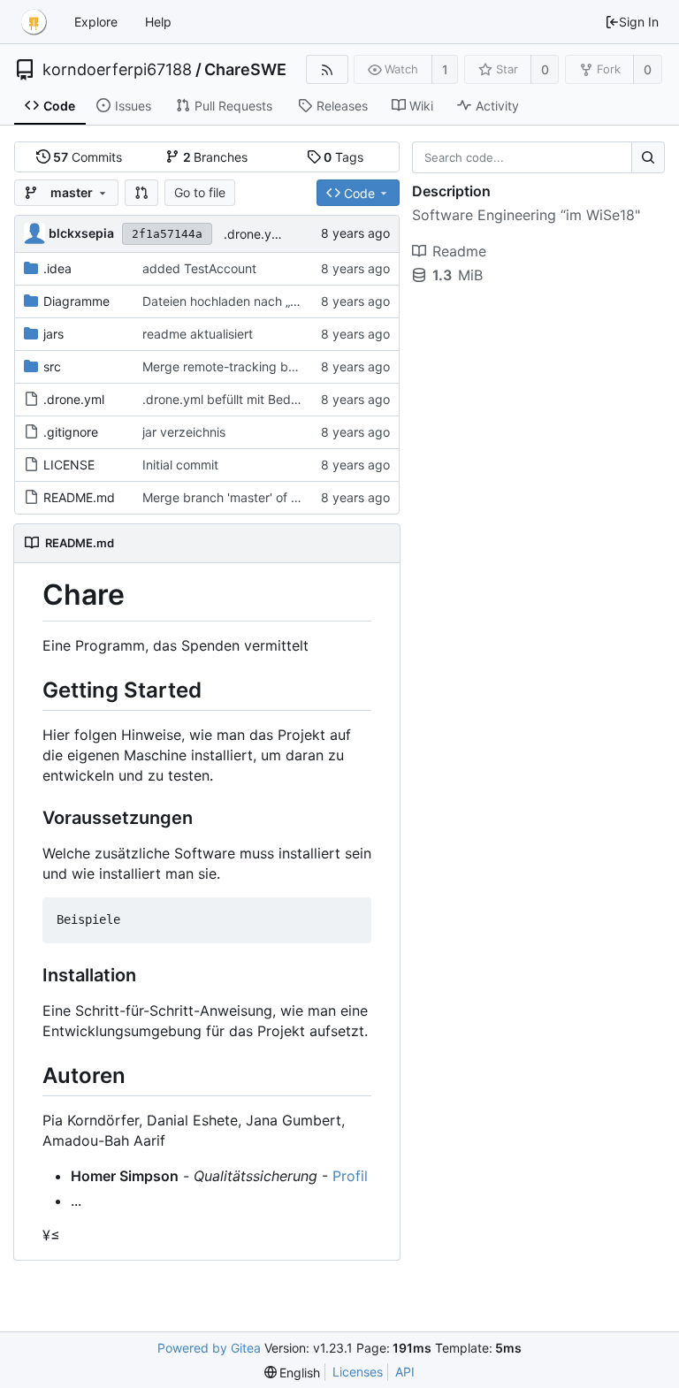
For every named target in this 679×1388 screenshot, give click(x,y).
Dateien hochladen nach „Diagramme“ (251, 301)
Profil (350, 1176)
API (405, 1371)
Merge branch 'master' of (216, 497)
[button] (141, 192)
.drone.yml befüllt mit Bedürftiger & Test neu (270, 399)
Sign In (639, 21)
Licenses (357, 1371)
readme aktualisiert (197, 333)
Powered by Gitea (209, 1347)
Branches (215, 156)
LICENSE (69, 464)
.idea (57, 268)
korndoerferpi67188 (117, 70)
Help (158, 21)
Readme (459, 251)
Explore (96, 21)
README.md (79, 497)
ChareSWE (245, 70)
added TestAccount (199, 268)
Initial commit (180, 464)
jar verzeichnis (183, 431)
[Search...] (648, 157)
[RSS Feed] (326, 69)
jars (53, 333)
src (52, 366)
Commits (87, 156)
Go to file (199, 192)
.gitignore (70, 431)
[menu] (292, 1372)
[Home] (33, 22)
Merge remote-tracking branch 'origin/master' (274, 366)
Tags (343, 156)
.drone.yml (73, 399)
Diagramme (76, 301)
